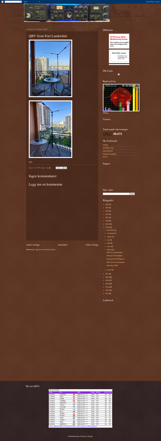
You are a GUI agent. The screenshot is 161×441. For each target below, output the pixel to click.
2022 (107, 214)
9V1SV (105, 157)
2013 (107, 287)
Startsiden (62, 245)
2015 (107, 280)
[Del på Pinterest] (66, 168)
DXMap (105, 145)
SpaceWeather (108, 151)
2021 (107, 217)
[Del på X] (61, 168)
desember (110, 230)
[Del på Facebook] (63, 168)
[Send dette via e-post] (57, 168)
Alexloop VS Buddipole (114, 256)
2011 (107, 293)
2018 (107, 227)
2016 (107, 277)
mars (109, 246)
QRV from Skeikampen (114, 252)
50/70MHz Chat (108, 148)
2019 (107, 224)
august (109, 237)
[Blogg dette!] (59, 168)
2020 (107, 221)
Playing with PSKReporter (115, 259)
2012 (107, 290)
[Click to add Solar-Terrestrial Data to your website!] (119, 75)
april (108, 243)
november (110, 233)
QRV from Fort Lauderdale (116, 262)
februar (109, 250)
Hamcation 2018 (112, 265)
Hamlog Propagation (110, 154)
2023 (107, 211)
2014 (107, 284)
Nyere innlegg (32, 245)
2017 (107, 274)
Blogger (90, 436)
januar (109, 270)
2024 (107, 208)
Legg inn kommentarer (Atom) (45, 249)
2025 (107, 204)
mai (108, 240)
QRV (30, 162)
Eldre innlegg (92, 245)
